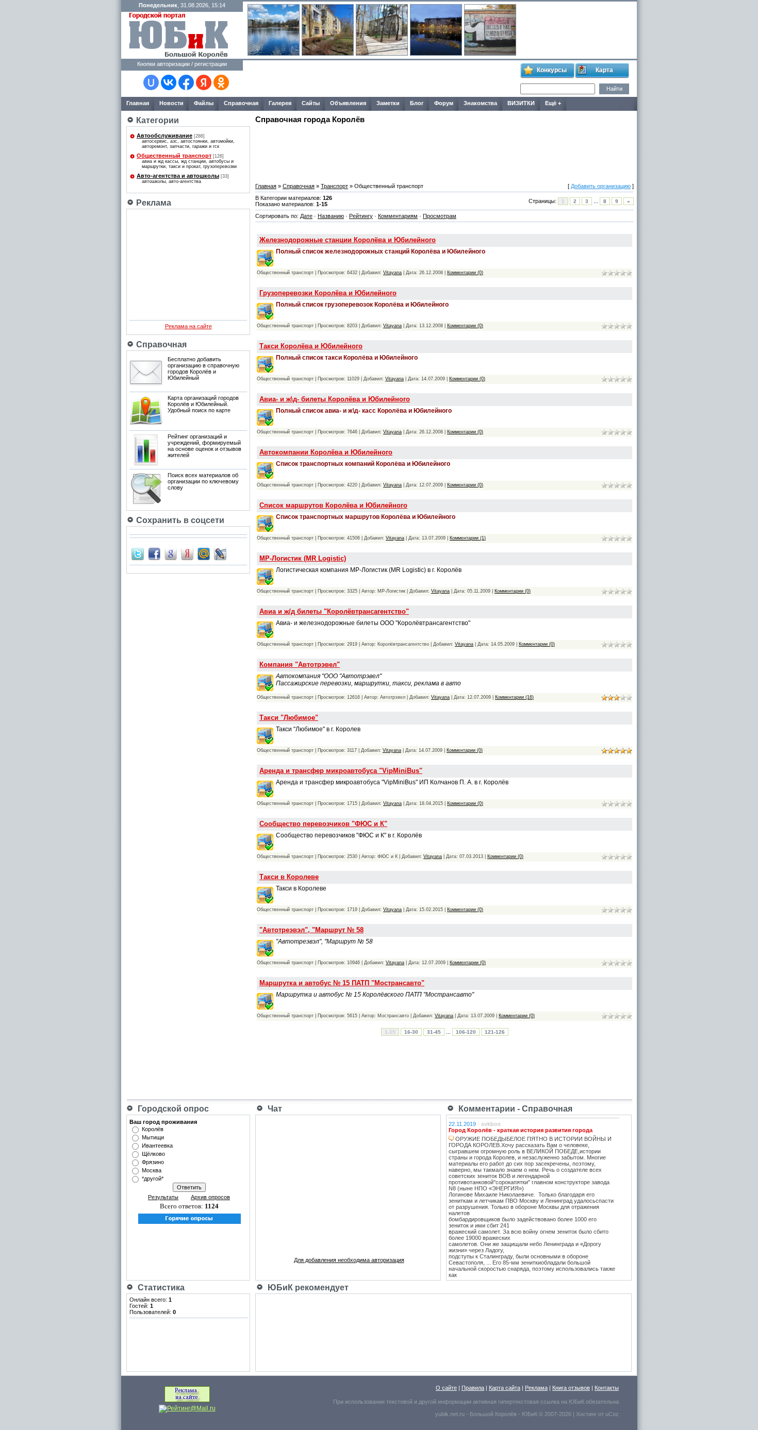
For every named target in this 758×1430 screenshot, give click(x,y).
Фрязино (153, 1162)
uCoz (612, 1414)
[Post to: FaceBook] (154, 553)
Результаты (163, 1197)
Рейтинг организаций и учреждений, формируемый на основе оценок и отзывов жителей (204, 445)
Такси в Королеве (289, 877)
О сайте (446, 1388)
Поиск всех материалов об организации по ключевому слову (203, 481)
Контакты (607, 1388)
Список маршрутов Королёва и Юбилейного (333, 505)
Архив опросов (210, 1197)
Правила (473, 1388)
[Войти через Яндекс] (203, 82)
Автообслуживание (164, 135)
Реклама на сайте (188, 326)
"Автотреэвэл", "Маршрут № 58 (311, 930)
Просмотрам (439, 216)
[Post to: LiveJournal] (220, 553)
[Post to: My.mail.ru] (203, 553)
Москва (151, 1170)
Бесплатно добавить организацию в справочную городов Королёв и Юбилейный (203, 368)
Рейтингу (361, 216)
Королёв (152, 1129)
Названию (331, 216)
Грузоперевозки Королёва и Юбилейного (328, 293)
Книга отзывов (571, 1388)
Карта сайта (504, 1388)
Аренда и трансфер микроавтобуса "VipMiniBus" (340, 771)
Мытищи (153, 1137)
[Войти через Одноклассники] (221, 82)
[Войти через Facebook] (186, 82)
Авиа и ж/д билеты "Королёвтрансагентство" (334, 611)
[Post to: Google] (170, 553)
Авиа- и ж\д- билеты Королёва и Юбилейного (334, 399)
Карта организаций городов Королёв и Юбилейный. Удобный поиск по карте (203, 404)
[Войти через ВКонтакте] (168, 82)
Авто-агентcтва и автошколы (178, 176)
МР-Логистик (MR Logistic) (302, 558)
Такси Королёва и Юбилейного (310, 346)
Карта (604, 70)
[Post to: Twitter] (137, 553)
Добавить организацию (601, 186)
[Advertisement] (381, 78)
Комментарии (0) (465, 272)
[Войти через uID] (151, 82)
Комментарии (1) (468, 538)
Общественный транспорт (174, 156)
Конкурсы (552, 70)
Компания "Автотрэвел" (299, 664)
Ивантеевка (157, 1145)
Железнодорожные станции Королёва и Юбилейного (347, 240)
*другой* (152, 1178)
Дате (306, 216)
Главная (265, 186)
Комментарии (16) (514, 697)
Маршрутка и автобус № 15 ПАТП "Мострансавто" (341, 983)
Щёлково (153, 1154)
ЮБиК (576, 1402)
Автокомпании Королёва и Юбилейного (325, 452)
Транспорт (334, 186)
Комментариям (398, 216)
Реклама (536, 1388)
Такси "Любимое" (288, 717)
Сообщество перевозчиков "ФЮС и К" (323, 824)
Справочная (299, 186)
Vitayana (392, 272)
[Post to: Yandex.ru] (187, 553)
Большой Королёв (493, 1414)
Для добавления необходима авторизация (349, 1260)
